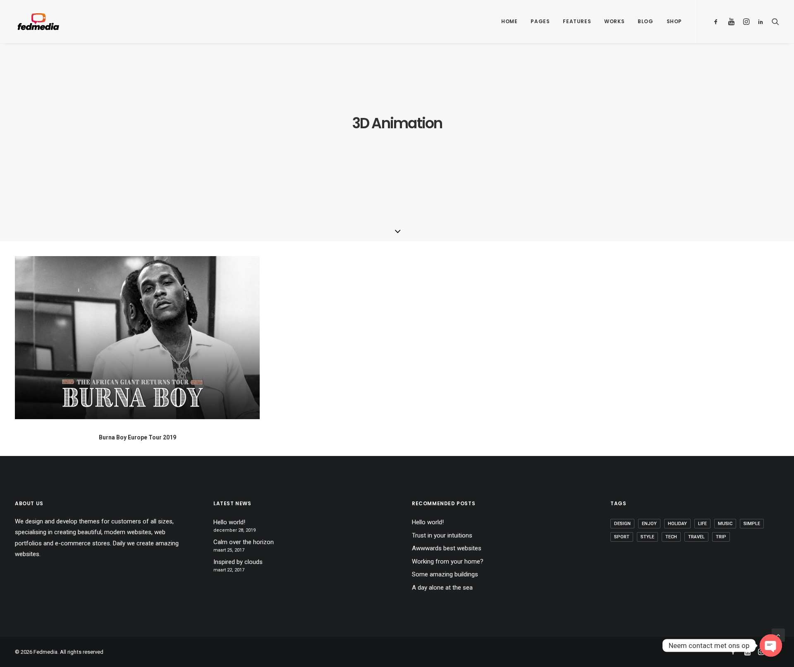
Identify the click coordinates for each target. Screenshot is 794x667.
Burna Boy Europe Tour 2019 (137, 437)
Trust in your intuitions (442, 535)
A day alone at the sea (442, 587)
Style (647, 537)
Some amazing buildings (445, 574)
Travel (696, 537)
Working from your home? (447, 561)
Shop (674, 21)
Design (622, 523)
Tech (671, 537)
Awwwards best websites (446, 548)
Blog (645, 21)
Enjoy (649, 523)
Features (577, 21)
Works (614, 21)
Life (702, 523)
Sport (621, 537)
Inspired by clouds (238, 562)
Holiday (677, 523)
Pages (540, 21)
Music (725, 523)
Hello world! (229, 522)
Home (509, 21)
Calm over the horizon (243, 542)
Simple (752, 523)
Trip (721, 537)
